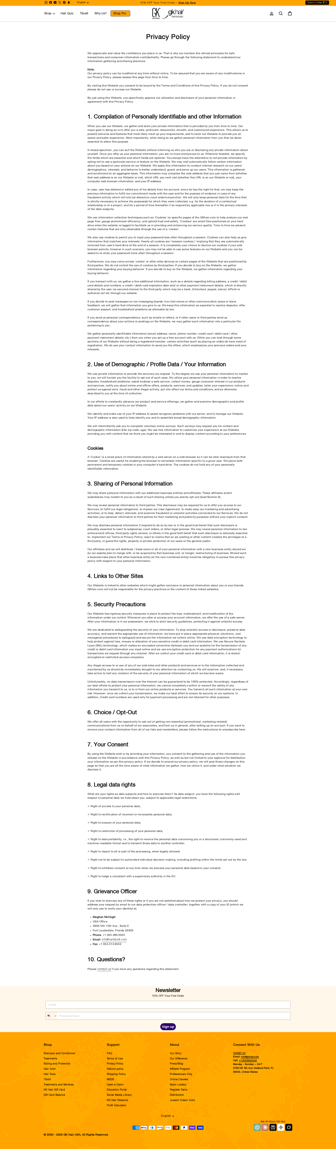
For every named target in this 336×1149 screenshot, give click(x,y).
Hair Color (50, 1069)
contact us (104, 969)
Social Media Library (119, 1095)
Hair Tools (50, 1074)
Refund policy (115, 1069)
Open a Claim (115, 1084)
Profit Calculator (116, 1105)
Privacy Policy (115, 1064)
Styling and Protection (57, 1064)
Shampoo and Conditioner (59, 1053)
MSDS (110, 1079)
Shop (48, 13)
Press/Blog (176, 1064)
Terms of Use (115, 1058)
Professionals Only (181, 1074)
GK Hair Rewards (117, 1100)
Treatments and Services (59, 1084)
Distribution (177, 1095)
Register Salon (179, 1090)
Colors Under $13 (317, 2)
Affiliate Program (180, 1069)
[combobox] (51, 1016)
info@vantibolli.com (114, 939)
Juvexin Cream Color (182, 1100)
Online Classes (179, 1079)
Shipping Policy (116, 1074)
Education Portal (117, 1090)
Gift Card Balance (54, 1095)
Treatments (50, 1058)
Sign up (168, 1026)
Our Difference (178, 1058)
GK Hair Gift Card (54, 1090)
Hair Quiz (67, 13)
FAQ (109, 1053)
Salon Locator (178, 1084)
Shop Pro (119, 13)
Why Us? (101, 13)
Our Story (175, 1053)
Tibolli (84, 13)
